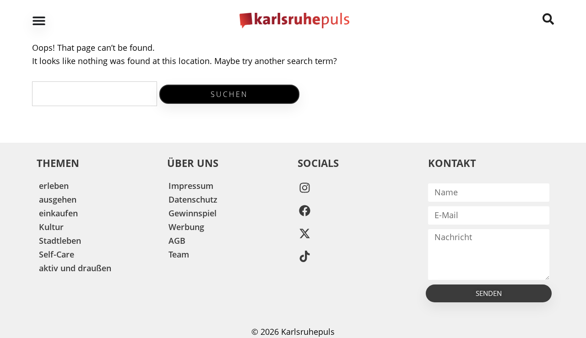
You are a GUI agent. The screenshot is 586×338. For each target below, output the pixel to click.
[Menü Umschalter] (39, 20)
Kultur (51, 226)
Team (178, 254)
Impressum (190, 185)
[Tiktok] (304, 256)
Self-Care (56, 254)
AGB (176, 240)
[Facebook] (304, 210)
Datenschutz (192, 199)
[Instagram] (304, 188)
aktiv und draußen (75, 268)
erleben (54, 185)
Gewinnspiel (192, 213)
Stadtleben (60, 240)
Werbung (186, 226)
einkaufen (58, 213)
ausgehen (57, 199)
